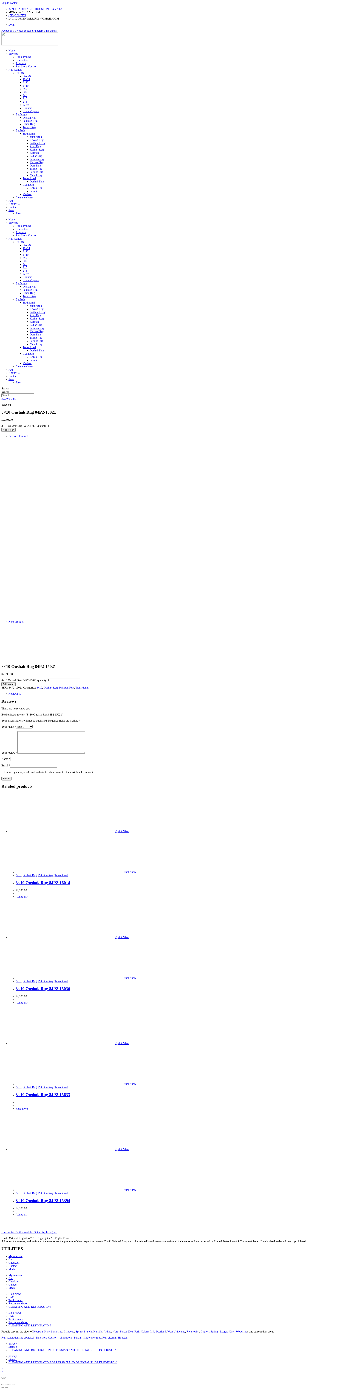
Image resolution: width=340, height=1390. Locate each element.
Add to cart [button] (22, 896)
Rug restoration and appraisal (17, 1337)
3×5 (25, 98)
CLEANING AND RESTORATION (29, 1306)
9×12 (26, 82)
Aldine (107, 1331)
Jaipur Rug (36, 136)
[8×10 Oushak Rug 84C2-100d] (17, 640)
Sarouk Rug (36, 171)
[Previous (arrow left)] (2, 1387)
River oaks (192, 1331)
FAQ (11, 1297)
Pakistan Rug (30, 120)
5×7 (25, 92)
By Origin (21, 114)
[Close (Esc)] (13, 1384)
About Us (13, 203)
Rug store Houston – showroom (54, 1337)
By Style (20, 130)
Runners (27, 108)
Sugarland (56, 1331)
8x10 (39, 687)
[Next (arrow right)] (6, 1387)
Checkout (13, 1262)
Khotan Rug (37, 139)
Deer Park (134, 1331)
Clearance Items (24, 197)
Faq (10, 200)
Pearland (161, 1331)
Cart (10, 1259)
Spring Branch (84, 1331)
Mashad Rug (37, 162)
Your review (9, 752)
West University (176, 1331)
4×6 (25, 95)
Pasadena (69, 1331)
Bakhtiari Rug (38, 143)
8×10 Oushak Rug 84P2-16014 (43, 882)
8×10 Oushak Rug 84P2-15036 (43, 988)
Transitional (29, 178)
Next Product (15, 621)
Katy (47, 1331)
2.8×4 (26, 104)
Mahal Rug (36, 175)
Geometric (28, 184)
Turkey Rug (29, 127)
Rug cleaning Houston (115, 1337)
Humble (97, 1331)
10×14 (26, 79)
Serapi (33, 191)
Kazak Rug (36, 187)
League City (227, 1331)
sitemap (12, 1346)
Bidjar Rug (36, 155)
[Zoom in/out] (2, 1384)
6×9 (25, 88)
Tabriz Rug (36, 168)
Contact (12, 207)
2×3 (25, 101)
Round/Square (31, 111)
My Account (15, 1256)
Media (12, 1269)
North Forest (120, 1331)
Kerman (34, 152)
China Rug (29, 123)
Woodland (241, 1331)
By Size (20, 72)
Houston (38, 1331)
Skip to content (9, 2)
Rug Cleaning (23, 56)
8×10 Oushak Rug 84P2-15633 (43, 1094)
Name (5, 758)
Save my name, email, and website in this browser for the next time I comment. (50, 772)
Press (11, 210)
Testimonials (15, 1300)
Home (11, 50)
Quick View (122, 831)
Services (13, 53)
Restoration (22, 60)
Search (5, 388)
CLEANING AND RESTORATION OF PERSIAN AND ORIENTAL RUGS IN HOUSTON (62, 1349)
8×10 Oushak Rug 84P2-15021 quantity (23, 425)
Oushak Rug (37, 181)
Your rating (8, 726)
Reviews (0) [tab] (15, 693)
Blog (18, 213)
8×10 (26, 85)
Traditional (29, 133)
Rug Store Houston (26, 66)
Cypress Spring (209, 1331)
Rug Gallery (15, 69)
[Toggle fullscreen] (6, 1384)
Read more (22, 1108)
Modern (27, 194)
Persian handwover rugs (87, 1337)
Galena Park (148, 1331)
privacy (12, 1343)
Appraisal (21, 63)
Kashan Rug (37, 149)
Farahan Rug (37, 159)
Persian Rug (29, 117)
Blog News (14, 1293)
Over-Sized (29, 76)
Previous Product (18, 436)
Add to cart (8, 429)
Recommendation (18, 1303)
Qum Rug (35, 165)
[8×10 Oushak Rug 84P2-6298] (119, 618)
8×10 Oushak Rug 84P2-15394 (43, 1200)
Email (5, 765)
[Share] (9, 1384)
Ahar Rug (35, 146)
